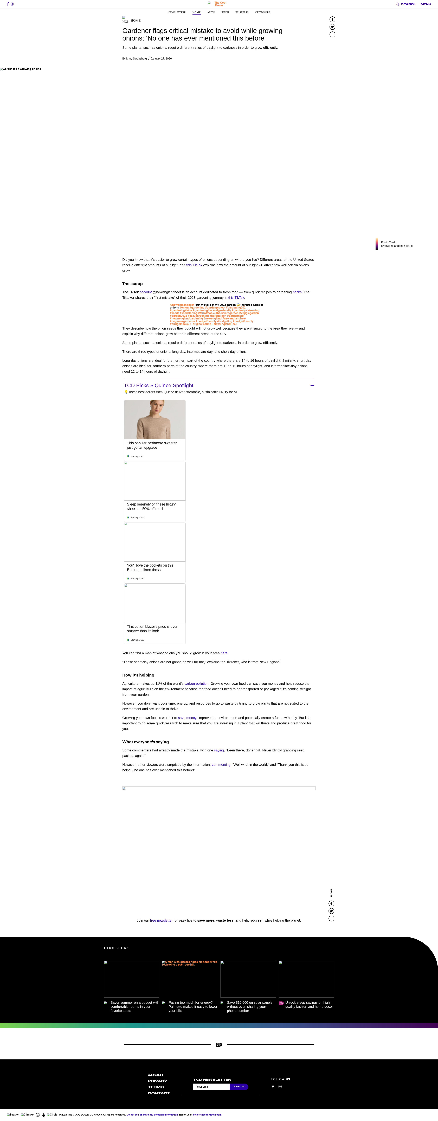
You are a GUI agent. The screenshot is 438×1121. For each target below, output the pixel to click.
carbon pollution (196, 683)
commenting (221, 764)
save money (187, 718)
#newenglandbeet (234, 318)
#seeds (174, 313)
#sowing (253, 310)
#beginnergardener (182, 321)
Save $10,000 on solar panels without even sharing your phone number (249, 1007)
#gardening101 (236, 307)
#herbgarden (217, 316)
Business (242, 12)
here (224, 653)
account (146, 292)
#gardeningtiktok (181, 310)
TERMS (156, 1087)
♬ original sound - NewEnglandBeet (212, 324)
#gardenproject (215, 307)
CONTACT (159, 1093)
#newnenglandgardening (186, 318)
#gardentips (239, 310)
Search (408, 4)
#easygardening (198, 316)
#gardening (196, 307)
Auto (211, 12)
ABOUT (156, 1075)
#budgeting (224, 321)
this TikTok (194, 265)
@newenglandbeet (182, 305)
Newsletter (177, 12)
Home (196, 12)
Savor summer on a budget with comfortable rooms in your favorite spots (135, 1007)
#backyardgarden (227, 313)
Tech (225, 12)
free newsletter (161, 920)
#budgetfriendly (206, 321)
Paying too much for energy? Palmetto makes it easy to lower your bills (193, 1007)
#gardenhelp (235, 316)
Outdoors (262, 12)
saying (219, 750)
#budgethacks (179, 324)
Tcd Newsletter (212, 1079)
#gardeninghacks (204, 310)
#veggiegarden (249, 313)
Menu (426, 4)
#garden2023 (178, 316)
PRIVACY (157, 1081)
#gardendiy (223, 310)
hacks (297, 292)
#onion (184, 307)
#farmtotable (206, 313)
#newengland (213, 318)
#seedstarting (188, 313)
